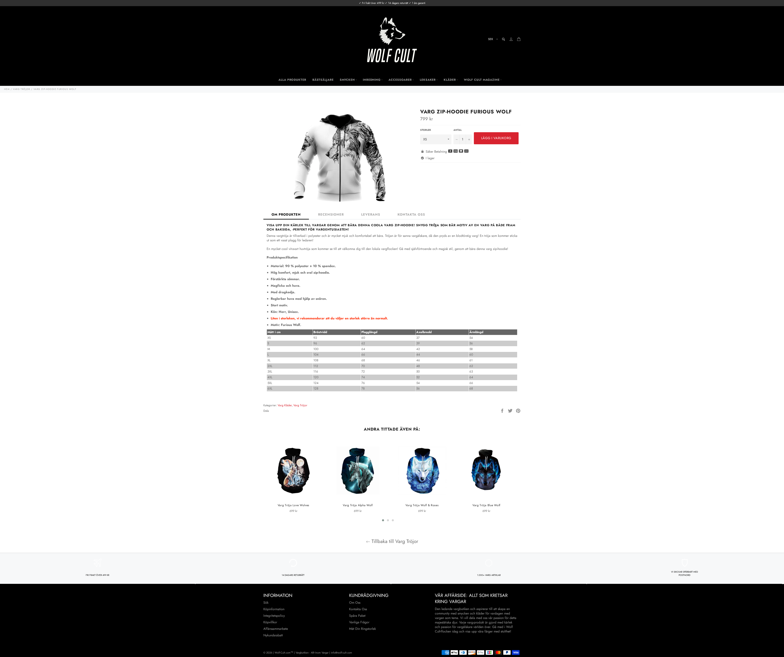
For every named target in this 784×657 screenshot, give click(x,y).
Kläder (450, 80)
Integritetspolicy (274, 615)
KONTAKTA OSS (411, 214)
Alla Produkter (292, 80)
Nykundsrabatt (273, 635)
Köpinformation (273, 609)
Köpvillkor (270, 622)
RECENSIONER (331, 214)
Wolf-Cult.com (283, 653)
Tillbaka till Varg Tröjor (394, 541)
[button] (383, 520)
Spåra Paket (357, 615)
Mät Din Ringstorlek (362, 628)
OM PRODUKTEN (286, 214)
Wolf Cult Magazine (482, 80)
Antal (457, 130)
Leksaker (428, 80)
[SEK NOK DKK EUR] (492, 39)
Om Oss (354, 602)
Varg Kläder (285, 405)
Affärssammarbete (275, 628)
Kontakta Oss (358, 609)
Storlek (425, 130)
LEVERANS (370, 214)
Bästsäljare (323, 80)
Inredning (372, 80)
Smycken (347, 80)
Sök (265, 602)
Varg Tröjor (300, 405)
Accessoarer (400, 80)
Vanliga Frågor (359, 622)
